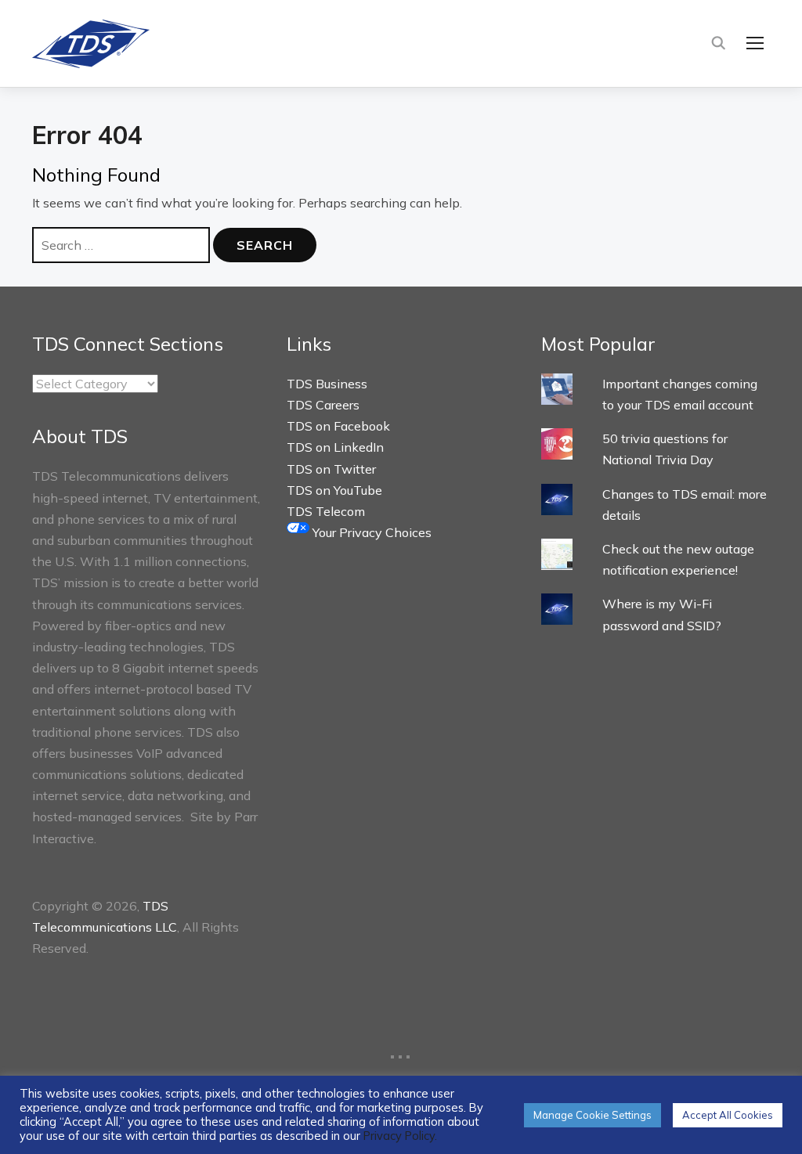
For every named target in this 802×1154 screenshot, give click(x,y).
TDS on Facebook (338, 426)
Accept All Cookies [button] (727, 1115)
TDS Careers (323, 405)
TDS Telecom (326, 511)
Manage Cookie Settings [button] (592, 1115)
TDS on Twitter (331, 469)
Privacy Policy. (400, 1135)
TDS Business (327, 383)
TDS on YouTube (334, 490)
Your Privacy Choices (370, 532)
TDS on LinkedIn (335, 447)
